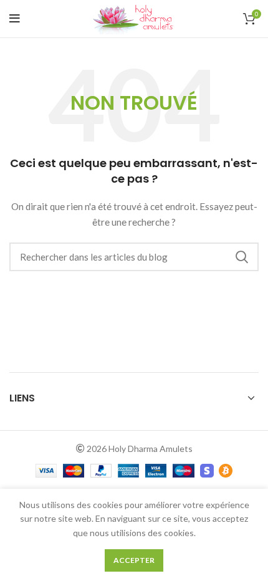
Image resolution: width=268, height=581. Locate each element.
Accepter (134, 560)
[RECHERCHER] (241, 256)
